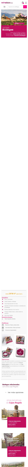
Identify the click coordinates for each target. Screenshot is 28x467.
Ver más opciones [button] (15, 392)
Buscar (25, 6)
